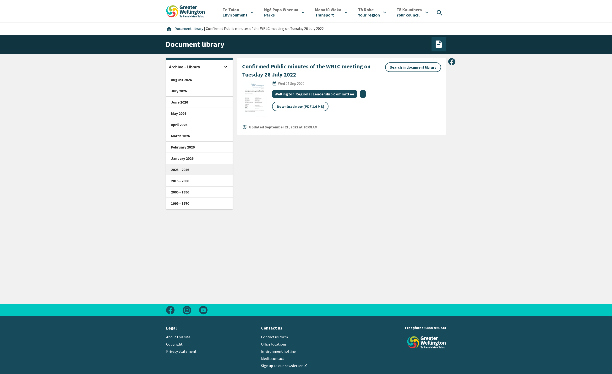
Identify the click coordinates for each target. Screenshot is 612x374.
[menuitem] (238, 12)
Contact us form (274, 337)
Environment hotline (278, 351)
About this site (178, 337)
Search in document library (413, 67)
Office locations (274, 344)
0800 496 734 (435, 327)
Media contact (272, 358)
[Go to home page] (185, 10)
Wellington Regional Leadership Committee (314, 94)
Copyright (174, 344)
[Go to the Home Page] (426, 342)
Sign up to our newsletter (284, 365)
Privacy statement (181, 351)
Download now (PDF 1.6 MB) (300, 106)
